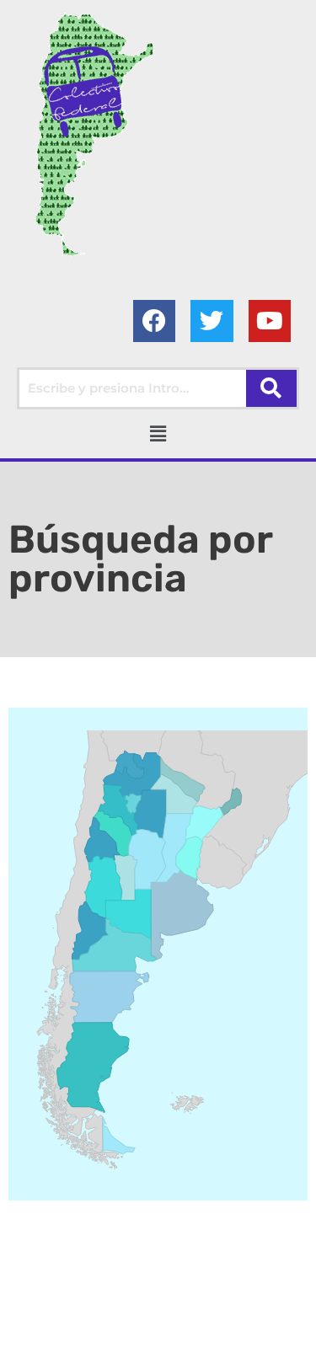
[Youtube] (270, 321)
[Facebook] (154, 321)
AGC (209, 1352)
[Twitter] (211, 321)
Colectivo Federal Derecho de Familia (155, 1332)
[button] (157, 433)
